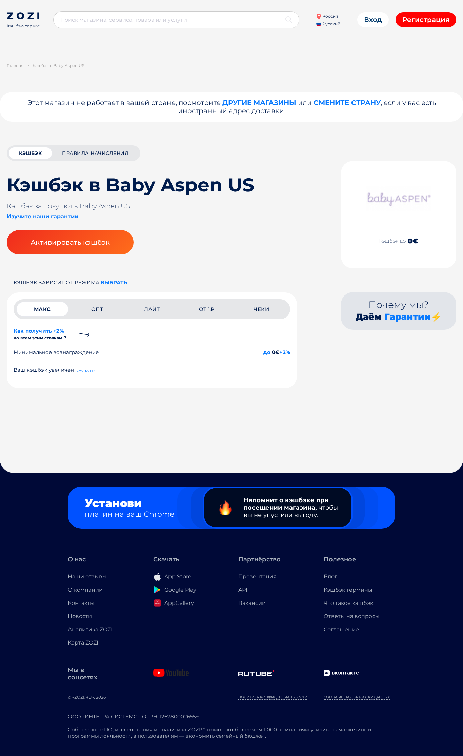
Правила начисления (95, 153)
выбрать (114, 282)
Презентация (257, 576)
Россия (329, 16)
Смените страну (347, 103)
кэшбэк (30, 153)
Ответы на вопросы (352, 616)
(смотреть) (85, 370)
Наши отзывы (87, 576)
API (242, 590)
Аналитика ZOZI (90, 629)
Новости (80, 616)
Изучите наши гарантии (42, 216)
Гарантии (407, 316)
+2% (284, 352)
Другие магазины (259, 103)
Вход (373, 20)
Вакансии (252, 603)
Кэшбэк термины (348, 590)
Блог (330, 576)
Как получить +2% (40, 334)
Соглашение (341, 629)
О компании (85, 590)
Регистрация (425, 20)
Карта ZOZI (83, 642)
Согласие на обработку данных (357, 697)
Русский (330, 23)
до (266, 352)
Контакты (81, 603)
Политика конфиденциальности (272, 697)
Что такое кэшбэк (348, 603)
